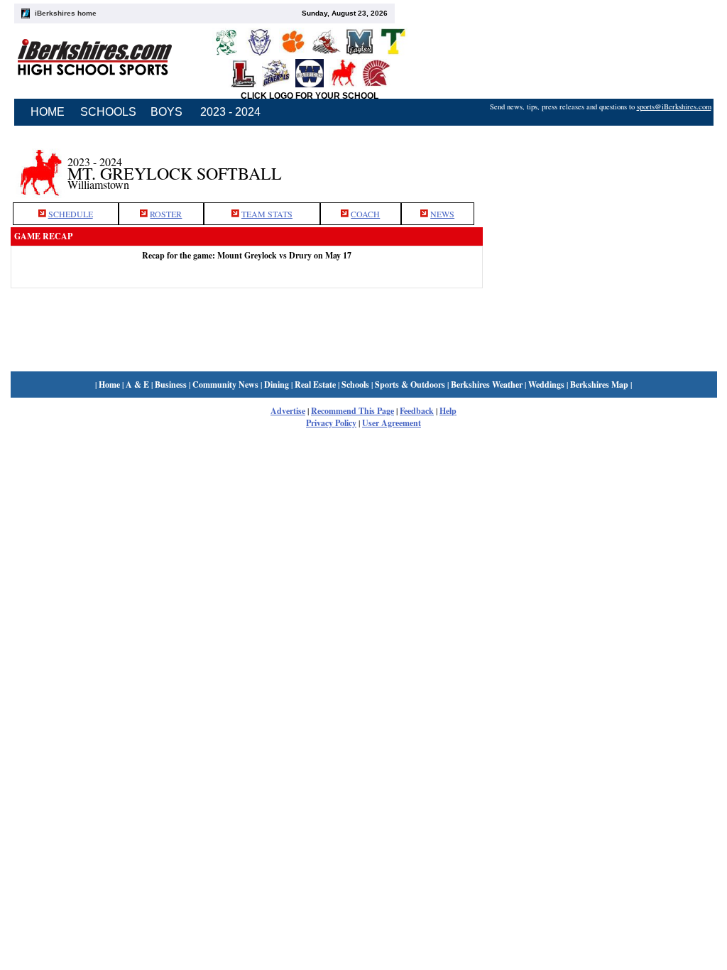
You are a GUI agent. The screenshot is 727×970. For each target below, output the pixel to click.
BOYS (166, 112)
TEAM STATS (267, 213)
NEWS (442, 213)
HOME (48, 112)
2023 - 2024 (230, 112)
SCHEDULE (70, 213)
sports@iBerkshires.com (674, 106)
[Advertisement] (600, 165)
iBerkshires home (66, 13)
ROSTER (166, 213)
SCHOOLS (108, 112)
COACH (365, 213)
